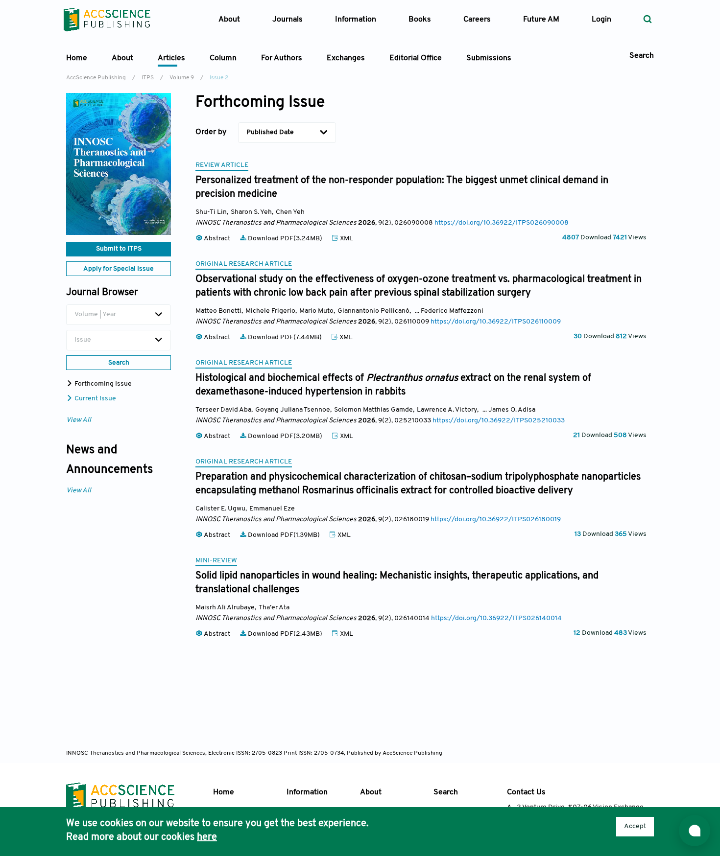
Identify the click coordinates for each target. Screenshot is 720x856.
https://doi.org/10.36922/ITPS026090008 (501, 223)
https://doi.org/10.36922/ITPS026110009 (496, 321)
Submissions (488, 58)
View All (78, 420)
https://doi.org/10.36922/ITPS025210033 (498, 420)
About (371, 792)
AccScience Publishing (96, 78)
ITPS (148, 78)
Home (76, 58)
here (207, 837)
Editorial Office (415, 58)
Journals (287, 19)
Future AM (541, 19)
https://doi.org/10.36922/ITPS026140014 (496, 618)
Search (445, 792)
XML (345, 238)
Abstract (217, 238)
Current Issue (94, 398)
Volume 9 (181, 78)
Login (601, 19)
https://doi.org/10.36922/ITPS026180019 (496, 519)
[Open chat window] (694, 830)
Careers (477, 19)
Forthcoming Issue (102, 384)
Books (419, 19)
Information (307, 792)
